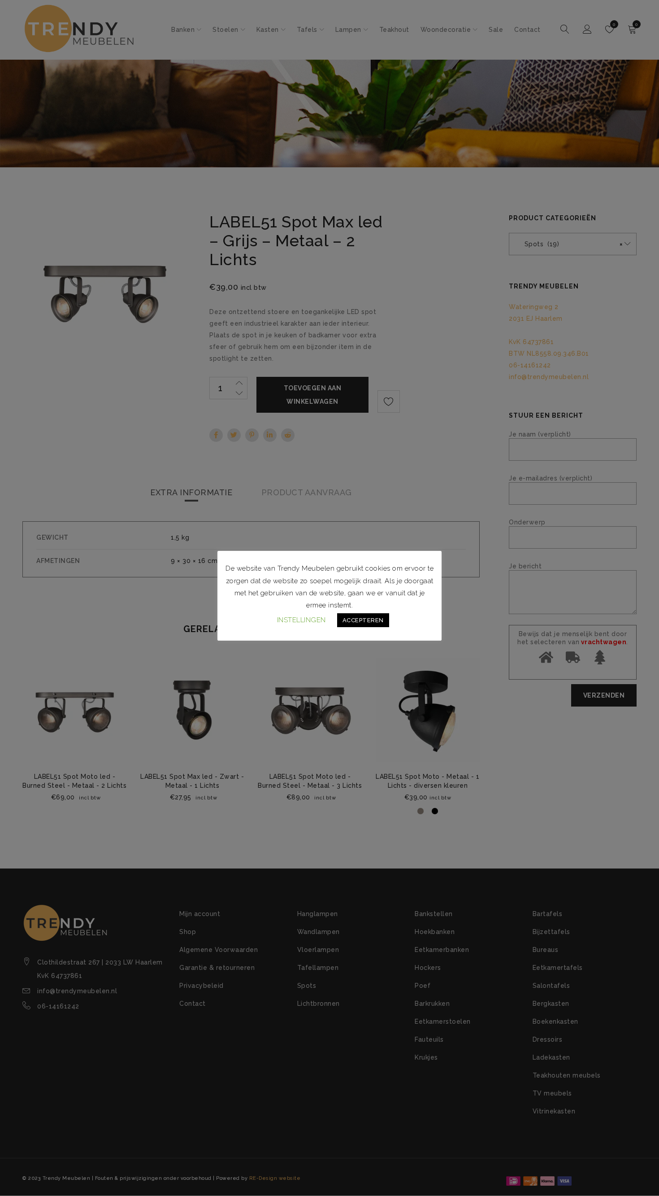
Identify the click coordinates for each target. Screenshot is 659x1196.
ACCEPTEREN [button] (363, 620)
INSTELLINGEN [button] (301, 620)
